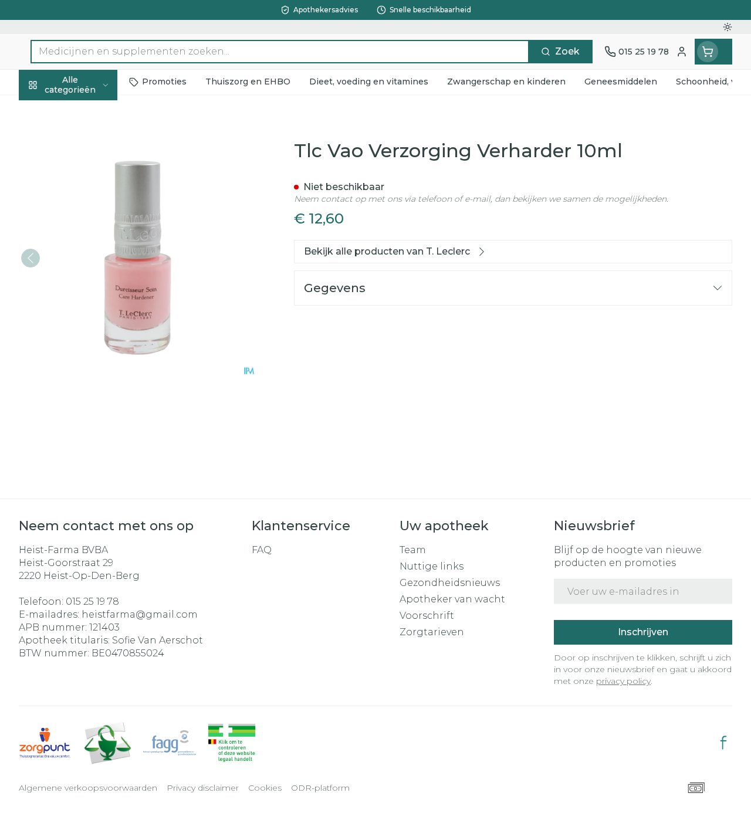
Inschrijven (643, 632)
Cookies (265, 787)
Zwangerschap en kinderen (94, 227)
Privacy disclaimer (203, 787)
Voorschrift (427, 615)
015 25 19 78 (92, 601)
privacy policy (623, 681)
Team (413, 549)
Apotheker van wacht (452, 599)
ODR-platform (320, 787)
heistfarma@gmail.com (140, 614)
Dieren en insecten (94, 341)
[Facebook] (723, 742)
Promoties (53, 109)
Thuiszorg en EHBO (94, 314)
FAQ (262, 549)
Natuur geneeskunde (94, 287)
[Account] (682, 51)
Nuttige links (432, 566)
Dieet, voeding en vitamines (94, 190)
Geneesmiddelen (94, 368)
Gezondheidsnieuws (450, 582)
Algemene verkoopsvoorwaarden (88, 787)
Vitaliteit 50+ (94, 260)
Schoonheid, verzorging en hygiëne (94, 147)
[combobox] (280, 51)
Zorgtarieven (432, 632)
